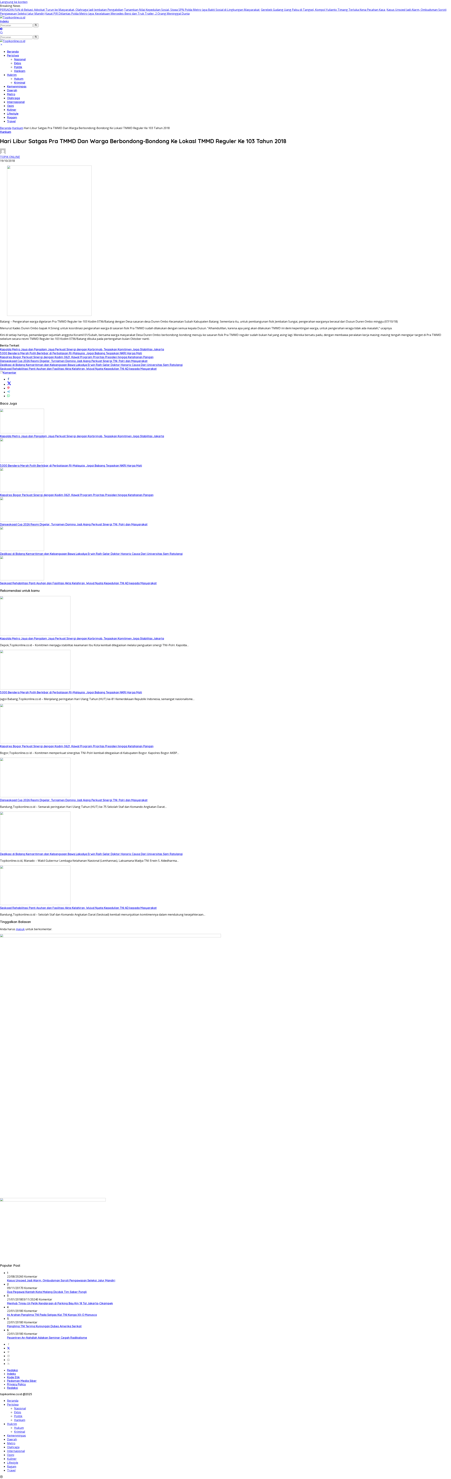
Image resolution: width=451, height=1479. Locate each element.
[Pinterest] (8, 1352)
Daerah (12, 90)
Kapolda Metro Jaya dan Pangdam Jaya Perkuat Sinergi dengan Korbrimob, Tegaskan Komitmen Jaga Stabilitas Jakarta (82, 349)
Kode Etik (13, 1377)
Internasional (16, 102)
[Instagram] (8, 1356)
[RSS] (8, 1364)
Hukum (18, 78)
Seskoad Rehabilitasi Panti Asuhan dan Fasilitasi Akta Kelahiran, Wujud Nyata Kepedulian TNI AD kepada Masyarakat (78, 368)
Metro (11, 94)
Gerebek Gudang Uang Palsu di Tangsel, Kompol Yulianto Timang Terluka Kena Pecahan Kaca (323, 10)
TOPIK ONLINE (10, 157)
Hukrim (12, 75)
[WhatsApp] (8, 1360)
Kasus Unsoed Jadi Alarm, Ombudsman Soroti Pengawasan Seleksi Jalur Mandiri (61, 1280)
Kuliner (11, 109)
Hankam (19, 71)
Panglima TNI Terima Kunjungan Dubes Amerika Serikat (44, 1326)
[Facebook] (8, 1344)
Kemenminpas (16, 86)
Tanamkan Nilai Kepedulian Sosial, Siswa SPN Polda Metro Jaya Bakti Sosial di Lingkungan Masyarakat (192, 10)
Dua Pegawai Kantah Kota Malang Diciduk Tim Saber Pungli (47, 1292)
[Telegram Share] (8, 392)
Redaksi (12, 1370)
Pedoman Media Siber (22, 1381)
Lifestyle (12, 113)
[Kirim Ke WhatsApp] (8, 396)
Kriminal (19, 82)
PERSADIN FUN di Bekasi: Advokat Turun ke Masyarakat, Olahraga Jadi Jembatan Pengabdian (61, 10)
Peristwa (13, 55)
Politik (18, 67)
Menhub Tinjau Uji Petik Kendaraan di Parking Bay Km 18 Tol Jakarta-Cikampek (60, 1303)
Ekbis (17, 63)
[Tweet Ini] (9, 384)
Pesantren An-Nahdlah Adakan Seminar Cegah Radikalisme (47, 1337)
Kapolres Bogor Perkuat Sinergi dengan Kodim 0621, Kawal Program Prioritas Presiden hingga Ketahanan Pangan (76, 357)
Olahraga (13, 98)
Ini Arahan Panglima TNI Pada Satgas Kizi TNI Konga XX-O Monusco (52, 1314)
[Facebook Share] (8, 379)
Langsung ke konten (13, 2)
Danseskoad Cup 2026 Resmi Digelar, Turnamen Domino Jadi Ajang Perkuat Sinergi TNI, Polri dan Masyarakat (73, 361)
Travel (11, 121)
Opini (10, 106)
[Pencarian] (1, 33)
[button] (35, 25)
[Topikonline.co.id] (12, 17)
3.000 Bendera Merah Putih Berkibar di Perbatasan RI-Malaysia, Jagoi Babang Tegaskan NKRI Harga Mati (71, 353)
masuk (20, 929)
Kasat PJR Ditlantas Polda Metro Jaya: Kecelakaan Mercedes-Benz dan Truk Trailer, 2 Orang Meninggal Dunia (117, 13)
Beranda (13, 51)
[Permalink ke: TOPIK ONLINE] (3, 153)
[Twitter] (8, 1348)
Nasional (20, 59)
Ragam (12, 117)
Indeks (4, 21)
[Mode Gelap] (1, 29)
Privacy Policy (16, 1384)
